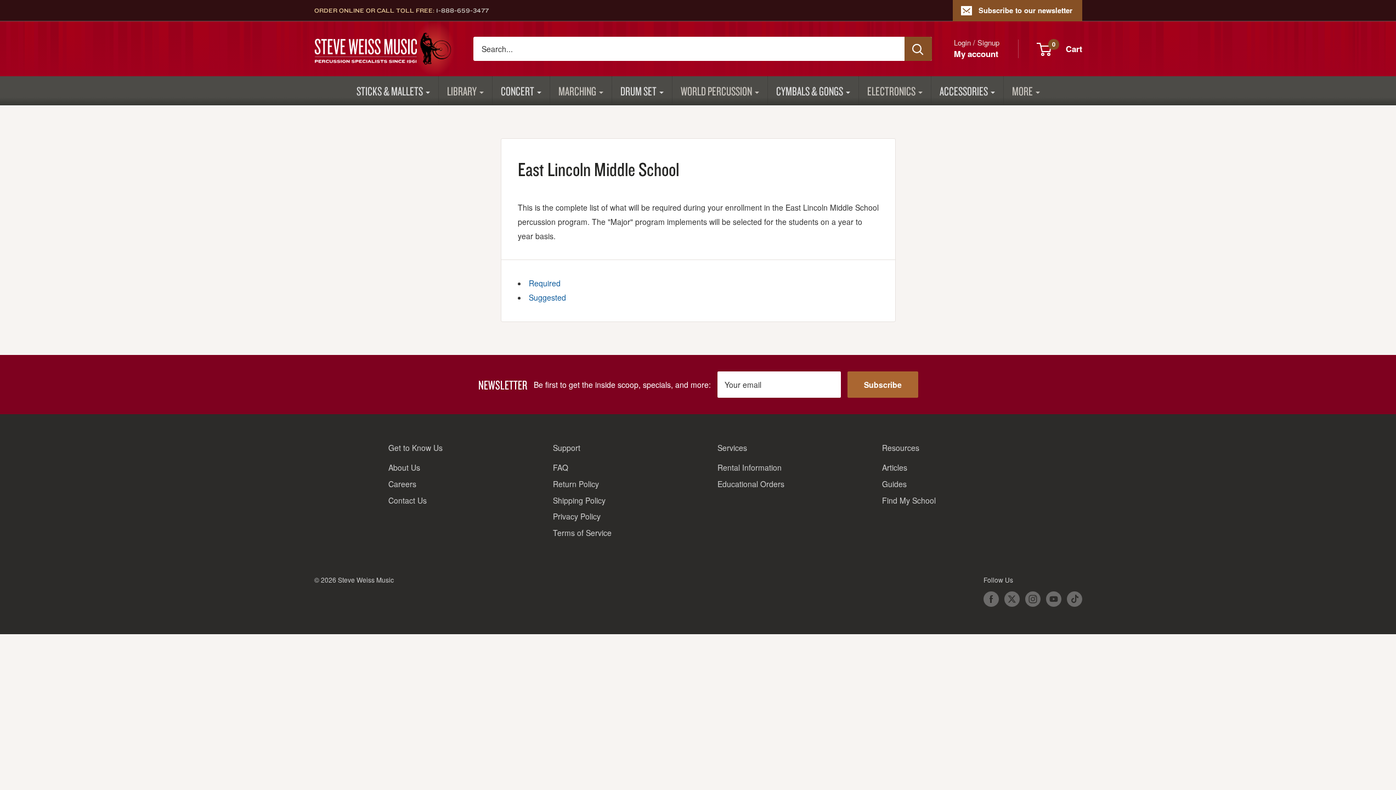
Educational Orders (750, 483)
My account (976, 54)
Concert (517, 91)
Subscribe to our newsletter (1025, 10)
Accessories (964, 91)
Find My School (909, 500)
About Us (404, 467)
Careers (402, 483)
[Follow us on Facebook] (991, 599)
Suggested (547, 297)
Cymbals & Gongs (809, 91)
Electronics (891, 91)
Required (545, 283)
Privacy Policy (577, 516)
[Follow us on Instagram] (1033, 599)
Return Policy (576, 483)
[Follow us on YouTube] (1053, 599)
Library (462, 91)
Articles (894, 467)
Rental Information (749, 467)
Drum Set (638, 91)
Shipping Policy (579, 500)
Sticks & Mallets (390, 91)
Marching (577, 91)
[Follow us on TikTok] (1074, 599)
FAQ (560, 467)
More (1022, 91)
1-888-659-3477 (462, 10)
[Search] (918, 49)
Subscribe (883, 384)
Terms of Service (582, 532)
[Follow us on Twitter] (1012, 599)
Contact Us (407, 500)
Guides (894, 483)
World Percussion (716, 91)
